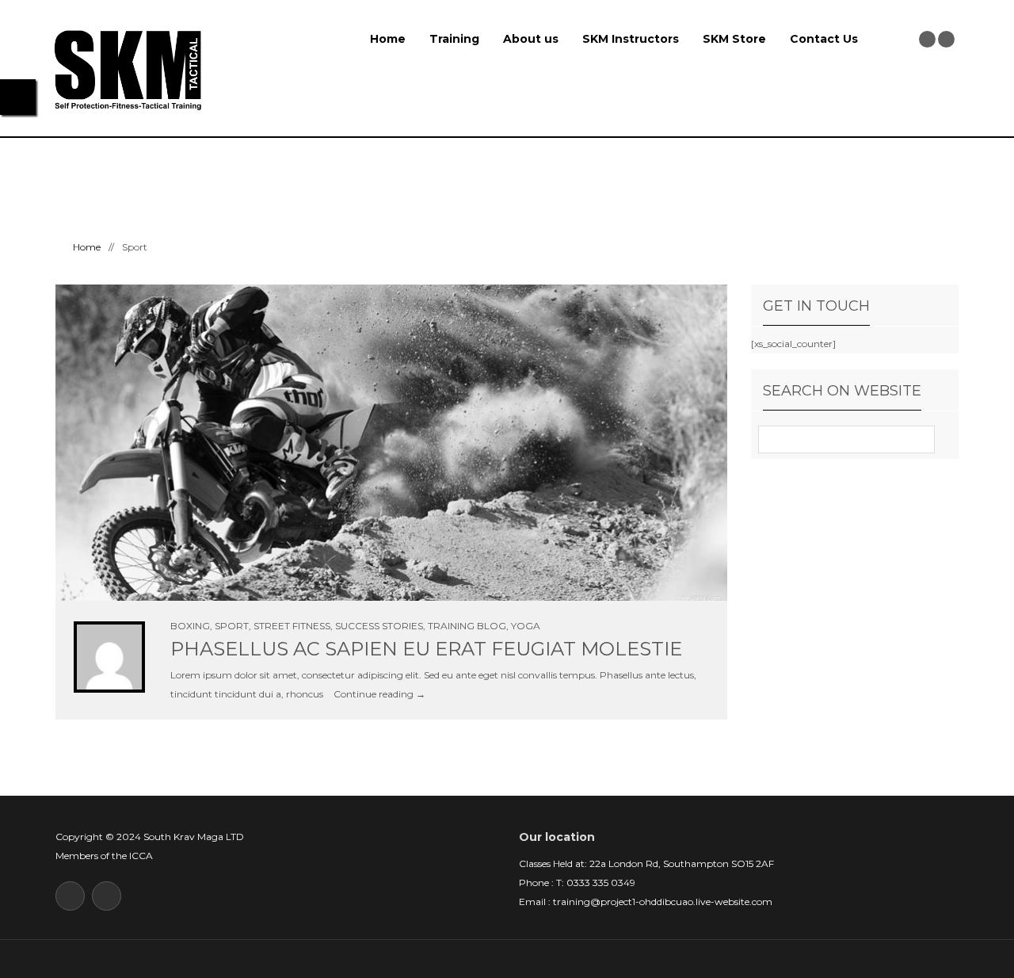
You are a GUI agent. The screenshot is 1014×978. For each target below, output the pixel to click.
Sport (232, 626)
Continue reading (379, 694)
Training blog (467, 626)
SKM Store (734, 39)
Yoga (525, 626)
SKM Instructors (630, 39)
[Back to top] (507, 958)
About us (530, 39)
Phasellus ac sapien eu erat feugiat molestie (426, 648)
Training (454, 39)
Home (388, 39)
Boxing (190, 626)
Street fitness (292, 626)
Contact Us (824, 39)
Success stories (379, 626)
